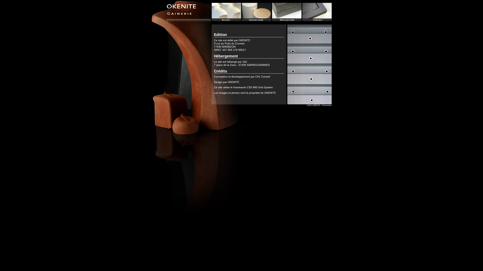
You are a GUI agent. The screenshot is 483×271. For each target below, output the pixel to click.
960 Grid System (263, 87)
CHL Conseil (262, 76)
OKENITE (244, 40)
